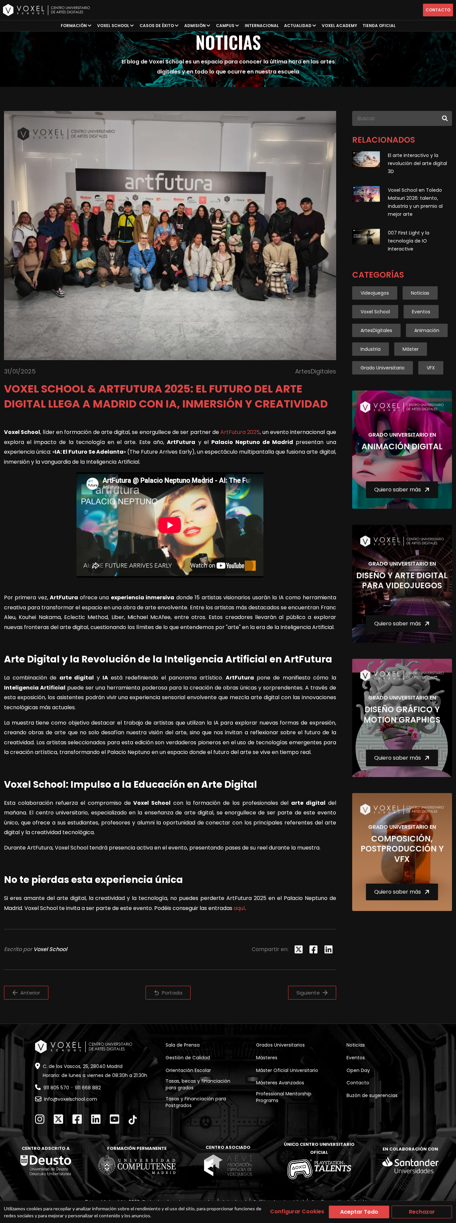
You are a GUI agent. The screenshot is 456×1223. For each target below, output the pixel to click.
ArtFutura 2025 (240, 432)
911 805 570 (56, 1087)
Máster (411, 349)
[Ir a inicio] (46, 10)
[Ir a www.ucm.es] (137, 1165)
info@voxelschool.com (70, 1099)
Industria (371, 349)
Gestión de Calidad (188, 1057)
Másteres (266, 1057)
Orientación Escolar (188, 1070)
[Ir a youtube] (114, 1119)
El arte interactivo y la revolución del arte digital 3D (417, 163)
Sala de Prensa (183, 1045)
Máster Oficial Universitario (287, 1070)
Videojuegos (375, 293)
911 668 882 (88, 1087)
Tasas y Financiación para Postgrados (196, 1102)
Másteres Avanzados (280, 1082)
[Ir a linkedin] (95, 1119)
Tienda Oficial (379, 25)
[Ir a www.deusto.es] (45, 1165)
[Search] (445, 118)
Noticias (420, 293)
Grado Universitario (383, 367)
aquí (239, 908)
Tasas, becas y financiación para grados (198, 1084)
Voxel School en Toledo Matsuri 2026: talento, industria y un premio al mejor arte (415, 202)
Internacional (262, 25)
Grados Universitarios (280, 1045)
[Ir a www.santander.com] (410, 1165)
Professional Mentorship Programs (283, 1097)
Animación (426, 330)
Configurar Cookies (297, 1211)
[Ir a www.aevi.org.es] (228, 1165)
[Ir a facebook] (77, 1119)
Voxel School (375, 311)
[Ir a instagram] (39, 1119)
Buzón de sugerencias (372, 1095)
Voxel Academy (339, 25)
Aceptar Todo (359, 1212)
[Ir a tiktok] (133, 1119)
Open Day (358, 1070)
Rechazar (422, 1212)
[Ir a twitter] (58, 1119)
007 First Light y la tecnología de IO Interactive (408, 241)
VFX (431, 367)
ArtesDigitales (376, 330)
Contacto (438, 10)
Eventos (421, 311)
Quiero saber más (397, 489)
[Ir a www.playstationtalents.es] (319, 1169)
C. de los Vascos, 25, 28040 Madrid (83, 1066)
